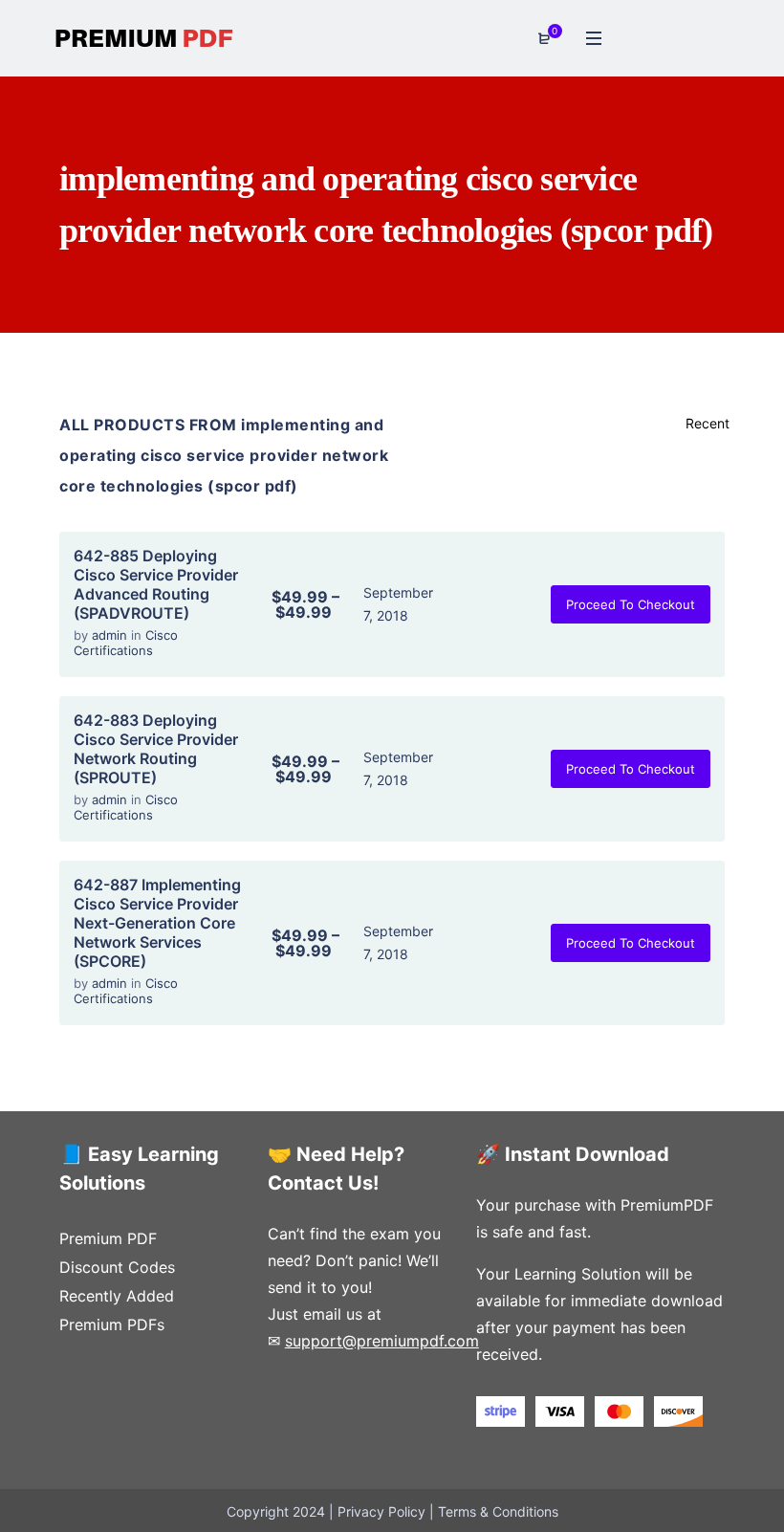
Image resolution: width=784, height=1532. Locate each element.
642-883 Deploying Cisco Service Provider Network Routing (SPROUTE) (156, 749)
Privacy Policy (381, 1511)
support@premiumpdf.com (382, 1340)
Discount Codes (117, 1267)
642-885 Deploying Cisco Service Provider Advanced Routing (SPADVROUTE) (156, 584)
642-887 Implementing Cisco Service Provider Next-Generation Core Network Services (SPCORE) (157, 923)
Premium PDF (108, 1238)
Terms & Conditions (498, 1511)
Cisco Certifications (126, 642)
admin (111, 635)
